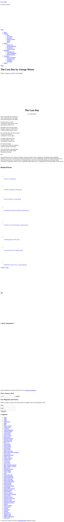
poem (7, 267)
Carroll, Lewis (7, 427)
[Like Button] (1, 164)
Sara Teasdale (7, 495)
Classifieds (9, 60)
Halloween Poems (8, 451)
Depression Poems (8, 438)
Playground (10, 47)
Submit (5, 63)
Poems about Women (9, 481)
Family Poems (7, 445)
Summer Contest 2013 (9, 498)
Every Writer (4, 2)
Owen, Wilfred (7, 472)
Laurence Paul (7, 459)
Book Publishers (11, 54)
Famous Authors (11, 39)
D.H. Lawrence (7, 435)
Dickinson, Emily (8, 439)
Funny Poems (7, 449)
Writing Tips (10, 45)
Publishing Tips (11, 52)
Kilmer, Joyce (7, 456)
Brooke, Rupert (7, 426)
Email (2, 408)
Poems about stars (8, 479)
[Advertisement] (32, 17)
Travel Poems (7, 506)
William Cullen (7, 515)
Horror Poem (7, 453)
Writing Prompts (11, 49)
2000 (5, 424)
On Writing (9, 36)
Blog (8, 35)
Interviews (9, 38)
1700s (5, 420)
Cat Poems (6, 428)
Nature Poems (7, 470)
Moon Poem (7, 467)
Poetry (8, 42)
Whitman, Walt (7, 513)
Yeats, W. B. (7, 518)
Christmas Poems (8, 431)
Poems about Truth (8, 480)
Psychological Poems (9, 486)
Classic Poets (7, 434)
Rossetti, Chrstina (8, 493)
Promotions (6, 56)
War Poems (6, 512)
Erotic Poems (7, 444)
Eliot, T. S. (6, 442)
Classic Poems (7, 432)
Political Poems (7, 484)
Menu (2, 29)
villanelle (6, 511)
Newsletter (9, 61)
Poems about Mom (8, 476)
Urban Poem (7, 509)
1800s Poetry (7, 421)
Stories (8, 40)
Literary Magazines (11, 53)
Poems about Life (8, 474)
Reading (6, 33)
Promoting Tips (10, 58)
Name (2, 405)
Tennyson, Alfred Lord (9, 501)
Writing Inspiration (11, 46)
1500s (5, 417)
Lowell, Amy (7, 463)
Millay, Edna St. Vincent (10, 466)
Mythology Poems (8, 469)
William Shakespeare (9, 516)
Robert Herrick (7, 491)
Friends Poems (7, 446)
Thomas (6, 504)
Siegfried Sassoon (8, 497)
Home (5, 32)
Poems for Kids (7, 483)
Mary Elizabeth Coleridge (10, 465)
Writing (5, 43)
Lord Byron (7, 460)
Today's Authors (8, 505)
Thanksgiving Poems (9, 502)
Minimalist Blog (22, 520)
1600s (5, 419)
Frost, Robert (7, 448)
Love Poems (7, 462)
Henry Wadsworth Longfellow (11, 452)
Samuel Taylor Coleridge (10, 494)
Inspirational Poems (8, 455)
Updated (6, 508)
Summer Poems (7, 500)
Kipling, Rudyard (8, 458)
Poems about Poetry (9, 477)
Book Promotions (11, 57)
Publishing (6, 50)
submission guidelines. (30, 390)
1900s (5, 423)
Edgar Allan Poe (8, 441)
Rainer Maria (7, 487)
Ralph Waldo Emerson (9, 488)
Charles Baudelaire (8, 430)
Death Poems (7, 437)
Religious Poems (8, 490)
